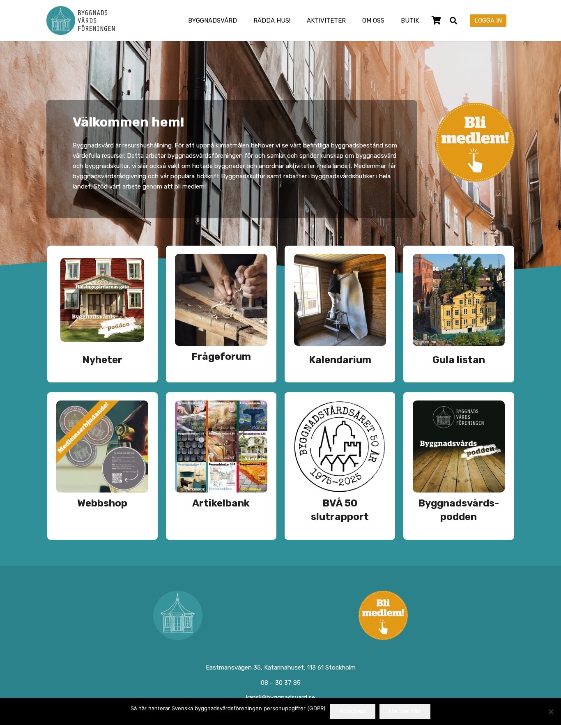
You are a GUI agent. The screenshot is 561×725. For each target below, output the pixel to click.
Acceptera (353, 711)
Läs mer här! (405, 711)
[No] (551, 711)
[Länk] (102, 314)
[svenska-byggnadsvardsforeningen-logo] (80, 20)
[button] (242, 20)
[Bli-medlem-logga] (383, 615)
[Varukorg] (436, 20)
